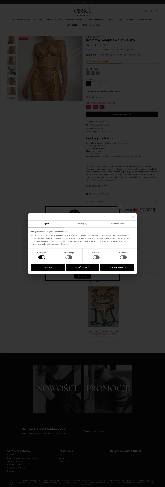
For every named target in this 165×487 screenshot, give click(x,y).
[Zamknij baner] (133, 217)
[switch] (68, 257)
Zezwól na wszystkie (117, 267)
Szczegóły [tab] (82, 224)
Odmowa (48, 267)
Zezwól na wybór (82, 267)
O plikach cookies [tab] (118, 224)
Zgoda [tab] (46, 224)
